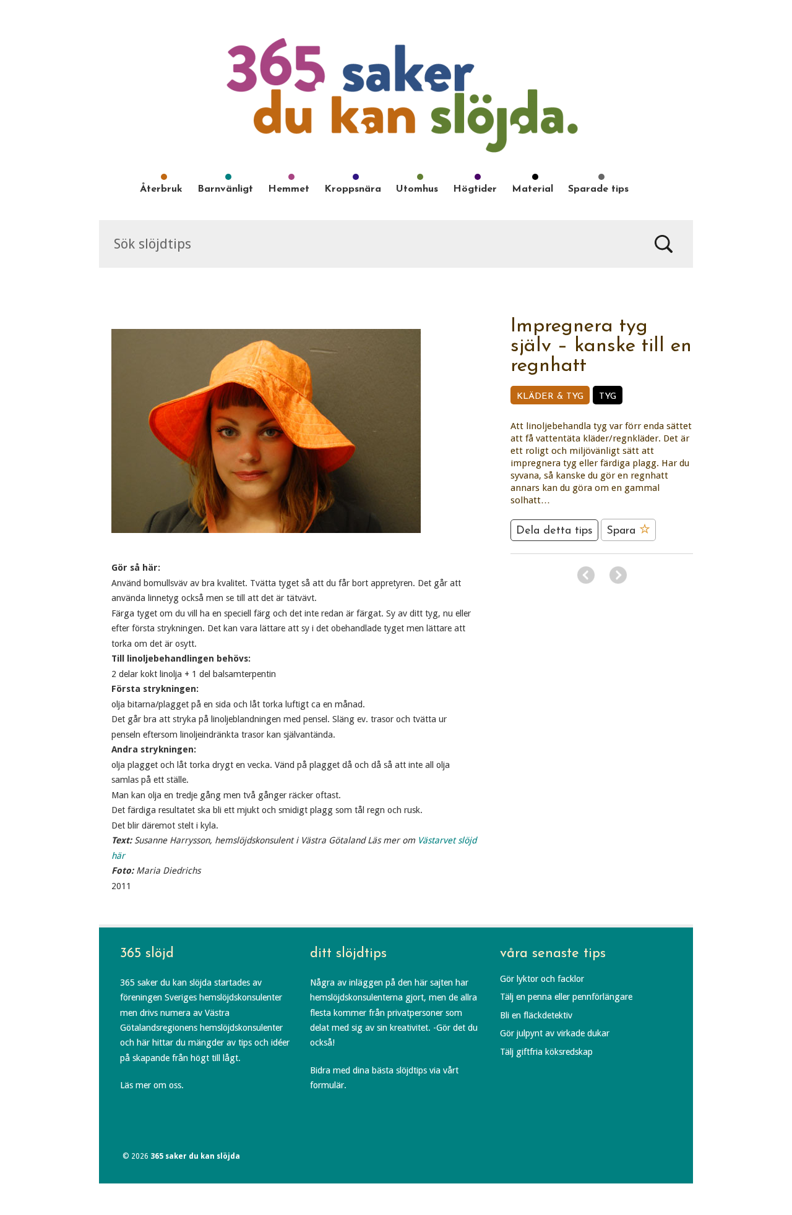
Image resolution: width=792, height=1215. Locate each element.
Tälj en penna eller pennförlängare (566, 997)
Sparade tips (598, 189)
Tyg (607, 396)
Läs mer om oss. (152, 1085)
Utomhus (417, 189)
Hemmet (288, 189)
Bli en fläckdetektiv (536, 1015)
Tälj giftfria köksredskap (546, 1052)
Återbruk (161, 189)
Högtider (475, 189)
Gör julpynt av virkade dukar (554, 1033)
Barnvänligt (225, 189)
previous (586, 575)
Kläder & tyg (550, 396)
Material (532, 189)
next (618, 575)
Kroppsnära (352, 189)
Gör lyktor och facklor (542, 979)
